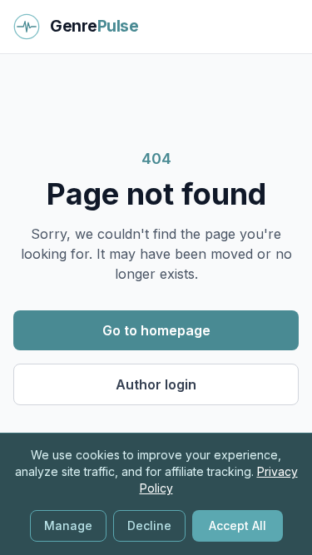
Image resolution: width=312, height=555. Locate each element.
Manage (68, 525)
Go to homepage (156, 330)
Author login (156, 384)
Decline (149, 525)
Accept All (237, 525)
